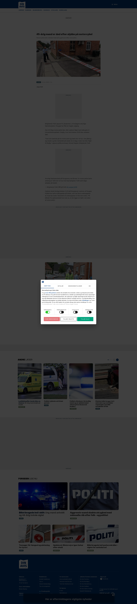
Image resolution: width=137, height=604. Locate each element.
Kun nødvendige (51, 319)
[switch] (61, 312)
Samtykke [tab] (47, 286)
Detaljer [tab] (60, 286)
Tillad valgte (68, 319)
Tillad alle (85, 319)
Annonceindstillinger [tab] (75, 286)
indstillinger (85, 300)
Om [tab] (90, 286)
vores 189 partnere (50, 293)
